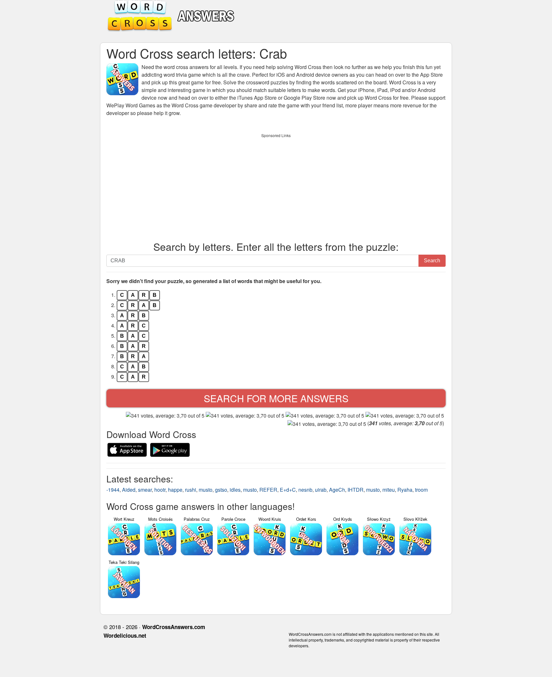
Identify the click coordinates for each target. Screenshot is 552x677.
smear (145, 489)
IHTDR (356, 489)
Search (432, 260)
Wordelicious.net (124, 635)
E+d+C (288, 489)
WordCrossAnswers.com (173, 627)
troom (421, 489)
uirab (320, 489)
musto (205, 489)
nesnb (305, 489)
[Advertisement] (276, 185)
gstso (221, 489)
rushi (190, 489)
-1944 (112, 489)
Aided (128, 489)
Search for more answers (276, 398)
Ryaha (404, 489)
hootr (159, 489)
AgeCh (337, 489)
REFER (268, 489)
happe (175, 489)
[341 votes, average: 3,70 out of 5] (165, 415)
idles (235, 489)
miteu (388, 489)
